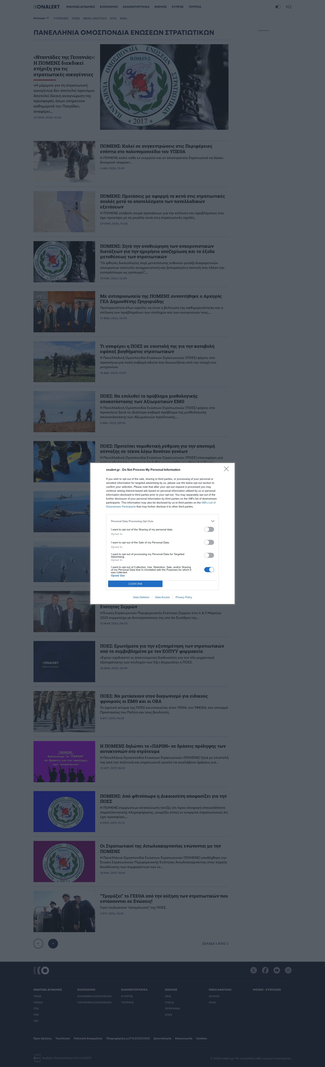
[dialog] (162, 533)
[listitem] (162, 521)
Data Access (162, 597)
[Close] (227, 470)
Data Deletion (141, 597)
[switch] (209, 529)
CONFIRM (135, 583)
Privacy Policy (184, 597)
